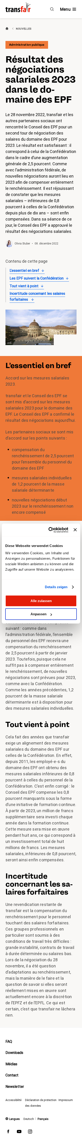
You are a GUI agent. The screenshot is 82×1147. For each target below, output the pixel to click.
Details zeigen (56, 587)
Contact (11, 1075)
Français (43, 1119)
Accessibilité (13, 1100)
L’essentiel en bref (24, 270)
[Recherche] (52, 9)
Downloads (14, 1052)
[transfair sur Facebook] (8, 1132)
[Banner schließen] (75, 530)
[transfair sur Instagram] (30, 1132)
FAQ (8, 1041)
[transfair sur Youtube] (19, 1132)
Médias (11, 1064)
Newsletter (14, 1086)
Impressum (66, 1100)
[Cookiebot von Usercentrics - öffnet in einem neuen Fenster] (50, 530)
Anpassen (38, 614)
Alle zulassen (41, 601)
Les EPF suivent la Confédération (37, 278)
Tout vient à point (24, 286)
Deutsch (28, 1119)
